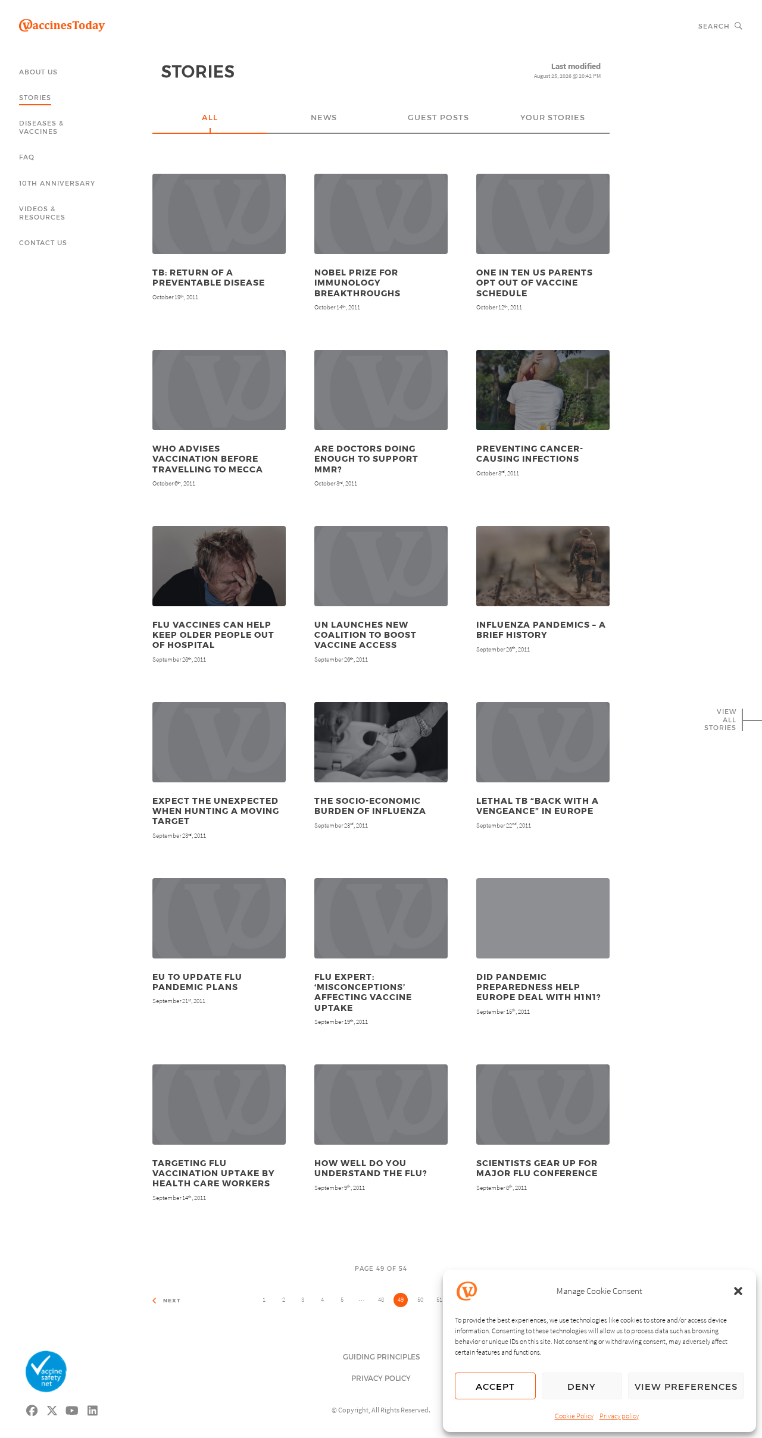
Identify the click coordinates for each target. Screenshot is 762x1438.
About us (38, 72)
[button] (738, 1291)
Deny (581, 1386)
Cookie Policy (574, 1415)
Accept (495, 1386)
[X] (52, 1409)
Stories (35, 97)
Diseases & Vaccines (41, 127)
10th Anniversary (57, 183)
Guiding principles (381, 1356)
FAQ (27, 157)
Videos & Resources (42, 213)
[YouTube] (72, 1409)
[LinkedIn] (93, 1409)
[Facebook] (32, 1409)
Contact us (43, 242)
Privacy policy (619, 1415)
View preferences (686, 1386)
